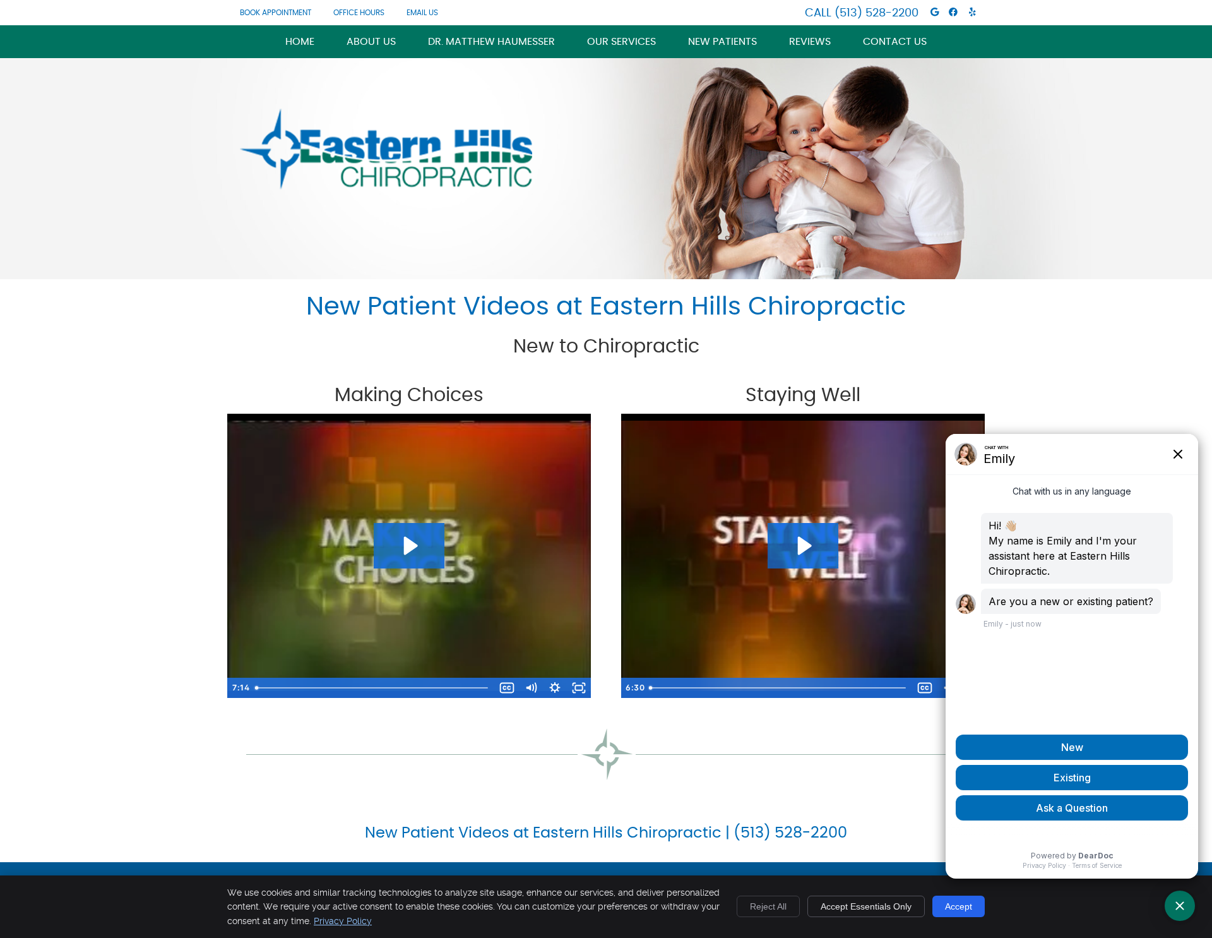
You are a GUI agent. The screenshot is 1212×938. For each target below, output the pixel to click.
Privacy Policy (343, 921)
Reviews (810, 42)
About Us (371, 42)
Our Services (621, 42)
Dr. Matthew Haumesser (491, 42)
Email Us (422, 12)
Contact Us (895, 42)
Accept (958, 906)
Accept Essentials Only (866, 906)
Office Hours (358, 12)
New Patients (722, 42)
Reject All (768, 906)
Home (299, 42)
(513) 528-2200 (876, 13)
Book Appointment (275, 12)
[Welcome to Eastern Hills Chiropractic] (386, 186)
